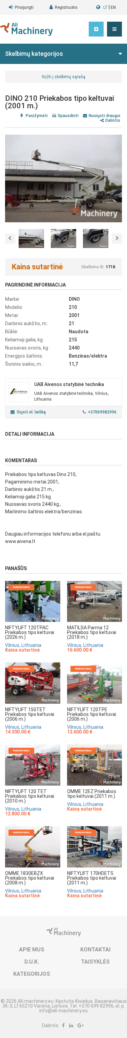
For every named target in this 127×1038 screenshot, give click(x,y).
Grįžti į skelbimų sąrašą (63, 76)
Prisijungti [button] (24, 7)
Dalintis (112, 120)
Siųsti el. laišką (31, 412)
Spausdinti (68, 115)
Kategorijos (31, 974)
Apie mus (31, 949)
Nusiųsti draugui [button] (104, 115)
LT (105, 7)
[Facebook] (63, 1025)
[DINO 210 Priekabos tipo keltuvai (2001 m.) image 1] (63, 178)
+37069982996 (102, 412)
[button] (114, 29)
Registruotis (66, 7)
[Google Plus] (80, 1025)
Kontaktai (95, 949)
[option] (63, 178)
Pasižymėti (36, 115)
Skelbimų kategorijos (34, 53)
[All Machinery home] (26, 29)
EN (113, 7)
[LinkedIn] (71, 1025)
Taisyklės (95, 961)
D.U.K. (31, 961)
